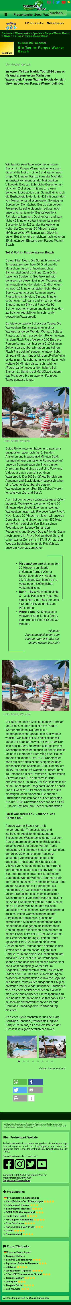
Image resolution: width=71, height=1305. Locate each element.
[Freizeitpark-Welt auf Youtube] (64, 3)
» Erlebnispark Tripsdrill (18, 1208)
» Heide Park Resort (15, 1216)
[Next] (60, 1046)
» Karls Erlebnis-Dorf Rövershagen (24, 1201)
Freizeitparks (23, 14)
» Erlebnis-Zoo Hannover (18, 1259)
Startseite (7, 33)
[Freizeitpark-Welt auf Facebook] (53, 3)
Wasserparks (22, 33)
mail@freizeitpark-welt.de (17, 1177)
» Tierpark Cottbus (14, 1256)
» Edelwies (10, 1267)
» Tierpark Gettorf (14, 1278)
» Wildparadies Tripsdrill (18, 1270)
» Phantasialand (13, 1234)
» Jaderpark (11, 1281)
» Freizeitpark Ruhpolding (19, 1219)
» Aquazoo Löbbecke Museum (21, 1263)
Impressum (9, 1180)
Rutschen (33, 31)
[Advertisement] (35, 124)
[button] (20, 1082)
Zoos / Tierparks (18, 1246)
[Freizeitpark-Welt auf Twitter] (58, 3)
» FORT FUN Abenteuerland (20, 1212)
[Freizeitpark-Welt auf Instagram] (49, 3)
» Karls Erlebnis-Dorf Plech (19, 1227)
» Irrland (9, 1230)
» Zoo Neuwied (12, 1289)
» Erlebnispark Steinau (17, 1205)
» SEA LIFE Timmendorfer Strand (23, 1274)
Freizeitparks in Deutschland (23, 1197)
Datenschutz (23, 1180)
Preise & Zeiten (35, 23)
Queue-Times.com (39, 1298)
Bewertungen (56, 23)
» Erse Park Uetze (14, 1223)
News (7, 36)
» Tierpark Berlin (13, 1285)
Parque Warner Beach (57, 33)
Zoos (38, 14)
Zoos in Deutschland (18, 1252)
